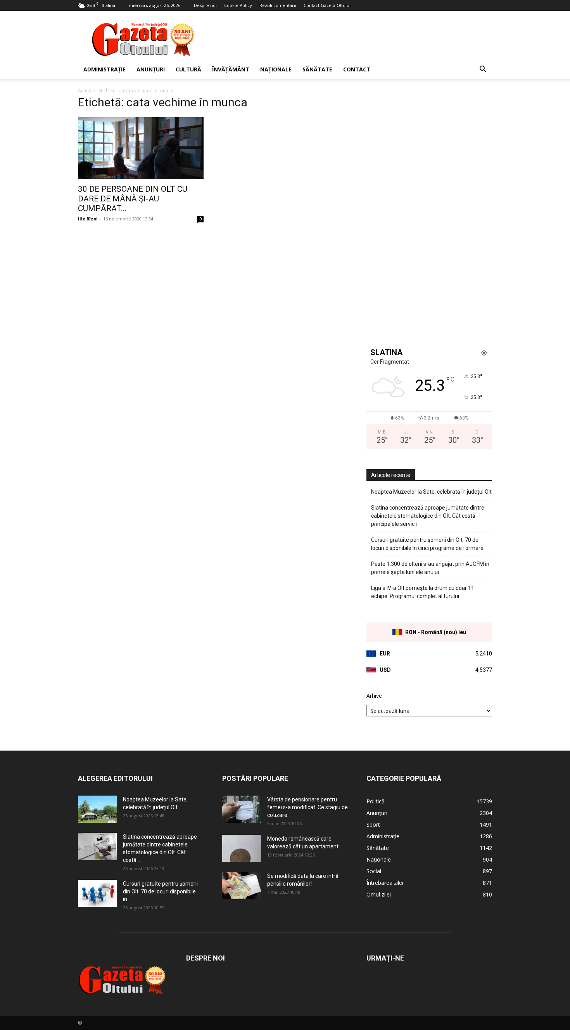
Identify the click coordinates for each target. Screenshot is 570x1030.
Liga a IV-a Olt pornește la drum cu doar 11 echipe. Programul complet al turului (422, 592)
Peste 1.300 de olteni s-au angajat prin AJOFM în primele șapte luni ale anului (430, 568)
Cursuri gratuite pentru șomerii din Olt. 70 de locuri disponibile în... (160, 891)
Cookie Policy (238, 5)
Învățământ (230, 69)
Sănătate (317, 69)
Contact (356, 69)
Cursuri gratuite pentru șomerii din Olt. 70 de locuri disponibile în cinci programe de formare (427, 544)
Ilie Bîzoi (88, 219)
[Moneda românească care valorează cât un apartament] (241, 848)
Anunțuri (150, 69)
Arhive (374, 695)
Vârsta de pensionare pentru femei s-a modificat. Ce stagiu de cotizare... (307, 807)
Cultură (188, 69)
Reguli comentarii (277, 5)
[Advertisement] (351, 39)
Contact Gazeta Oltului (327, 5)
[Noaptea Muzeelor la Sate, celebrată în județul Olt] (97, 809)
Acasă (84, 90)
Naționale (276, 69)
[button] (482, 70)
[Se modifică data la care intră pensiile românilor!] (241, 885)
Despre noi (205, 5)
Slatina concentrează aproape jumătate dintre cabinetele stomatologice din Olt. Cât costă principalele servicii (427, 516)
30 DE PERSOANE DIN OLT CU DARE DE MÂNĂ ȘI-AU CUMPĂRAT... (132, 198)
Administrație (104, 69)
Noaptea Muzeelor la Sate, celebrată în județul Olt (431, 492)
